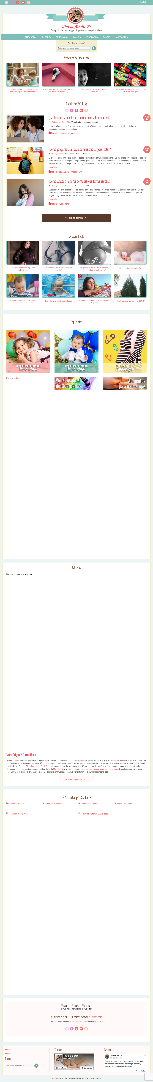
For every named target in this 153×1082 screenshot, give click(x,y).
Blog (54, 133)
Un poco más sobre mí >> (76, 779)
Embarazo (30, 37)
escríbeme (83, 1021)
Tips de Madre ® (76, 26)
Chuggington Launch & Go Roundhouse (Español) (94, 302)
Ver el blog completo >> (76, 218)
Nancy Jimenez (58, 154)
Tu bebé (46, 37)
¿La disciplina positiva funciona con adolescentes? (79, 117)
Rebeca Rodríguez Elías (61, 122)
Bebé (54, 204)
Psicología (91, 37)
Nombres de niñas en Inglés (130, 268)
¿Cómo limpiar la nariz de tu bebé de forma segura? (79, 181)
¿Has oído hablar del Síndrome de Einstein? (94, 90)
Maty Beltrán (58, 769)
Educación (61, 37)
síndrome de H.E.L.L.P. (37, 766)
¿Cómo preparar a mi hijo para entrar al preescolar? (80, 149)
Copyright (56, 1078)
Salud (76, 37)
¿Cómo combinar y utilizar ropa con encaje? (58, 269)
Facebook (115, 760)
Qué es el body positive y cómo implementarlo (23, 269)
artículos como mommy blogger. (105, 769)
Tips (67, 204)
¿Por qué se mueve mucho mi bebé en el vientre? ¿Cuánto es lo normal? (94, 269)
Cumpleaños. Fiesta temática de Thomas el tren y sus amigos (130, 90)
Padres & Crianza (67, 133)
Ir (93, 48)
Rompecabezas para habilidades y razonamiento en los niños (23, 302)
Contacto (121, 37)
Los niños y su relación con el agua (58, 301)
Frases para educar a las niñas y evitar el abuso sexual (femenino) (58, 90)
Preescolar (76, 172)
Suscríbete (96, 1017)
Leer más (53, 167)
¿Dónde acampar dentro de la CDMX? (130, 301)
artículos (73, 1021)
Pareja (106, 37)
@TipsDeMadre (77, 760)
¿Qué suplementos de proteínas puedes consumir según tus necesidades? (23, 90)
